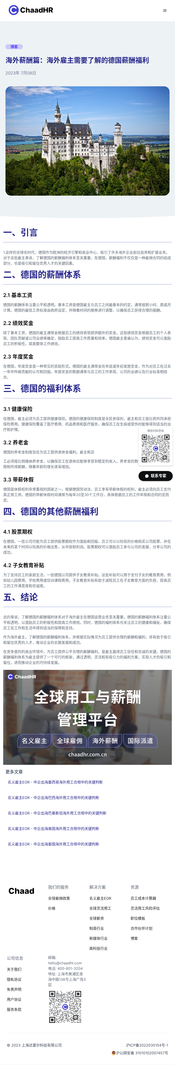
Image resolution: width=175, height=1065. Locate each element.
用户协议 (14, 999)
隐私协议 (14, 979)
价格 (51, 908)
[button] (165, 10)
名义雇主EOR (100, 898)
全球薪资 (96, 918)
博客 (134, 938)
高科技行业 (98, 948)
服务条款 (14, 1009)
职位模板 (138, 918)
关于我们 (14, 969)
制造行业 (96, 928)
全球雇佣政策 (59, 898)
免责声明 (14, 989)
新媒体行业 (98, 938)
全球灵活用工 (100, 908)
